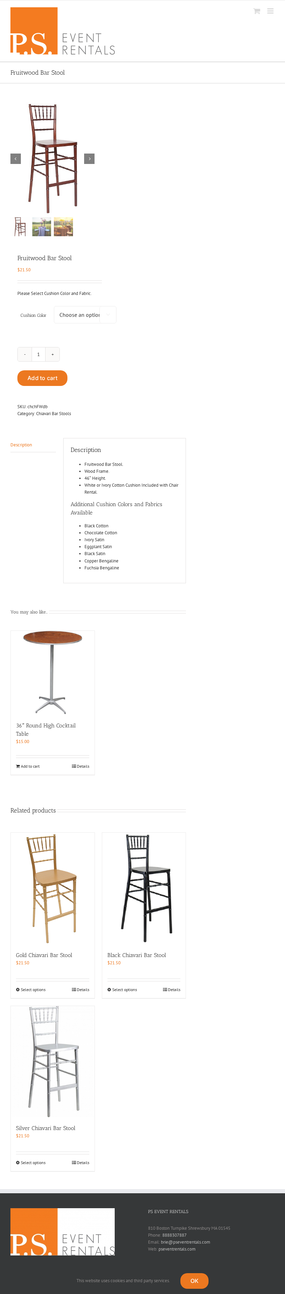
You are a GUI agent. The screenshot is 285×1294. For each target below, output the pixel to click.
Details (83, 766)
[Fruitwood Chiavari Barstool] (52, 158)
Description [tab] (21, 445)
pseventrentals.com (177, 1249)
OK (194, 1280)
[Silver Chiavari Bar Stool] (53, 1062)
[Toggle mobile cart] (256, 11)
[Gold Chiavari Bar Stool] (53, 888)
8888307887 (174, 1235)
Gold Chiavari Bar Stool (44, 955)
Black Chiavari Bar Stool (136, 955)
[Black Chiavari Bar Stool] (144, 888)
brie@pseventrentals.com (185, 1242)
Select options (33, 989)
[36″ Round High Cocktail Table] (53, 673)
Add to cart (42, 377)
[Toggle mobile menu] (271, 11)
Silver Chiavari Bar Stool (45, 1128)
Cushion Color (34, 315)
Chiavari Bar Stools (53, 414)
